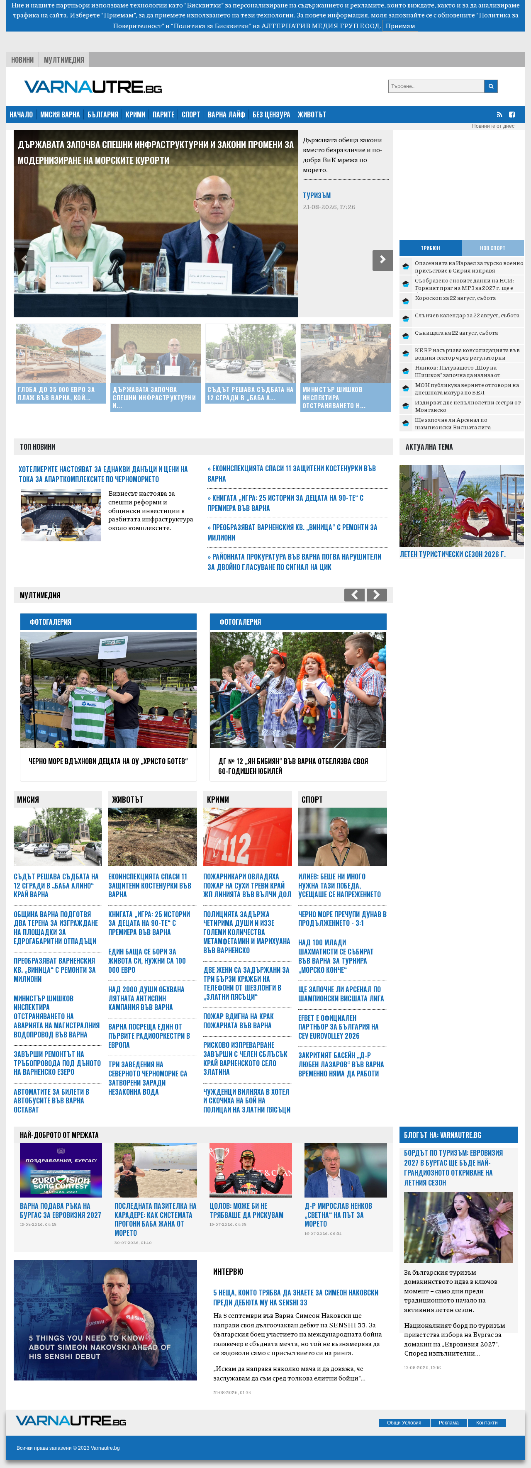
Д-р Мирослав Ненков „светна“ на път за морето (338, 1215)
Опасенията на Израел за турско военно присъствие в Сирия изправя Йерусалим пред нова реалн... (469, 269)
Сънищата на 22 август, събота (456, 332)
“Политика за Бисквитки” (211, 25)
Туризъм (317, 195)
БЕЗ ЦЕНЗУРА (271, 114)
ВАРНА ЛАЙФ (226, 114)
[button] (24, 260)
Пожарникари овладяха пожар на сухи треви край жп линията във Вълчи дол (247, 886)
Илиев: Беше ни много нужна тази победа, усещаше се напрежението (339, 886)
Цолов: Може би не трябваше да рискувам (246, 1210)
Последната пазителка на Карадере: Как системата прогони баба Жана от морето (155, 1219)
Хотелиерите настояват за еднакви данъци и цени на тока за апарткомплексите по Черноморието (103, 474)
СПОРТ (191, 114)
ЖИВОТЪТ (312, 114)
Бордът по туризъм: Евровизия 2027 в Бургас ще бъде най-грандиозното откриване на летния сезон (453, 1168)
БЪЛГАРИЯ (103, 114)
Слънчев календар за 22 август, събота (467, 315)
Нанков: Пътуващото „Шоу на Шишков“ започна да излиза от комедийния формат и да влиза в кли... (468, 374)
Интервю (228, 1271)
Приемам (400, 25)
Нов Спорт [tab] (492, 247)
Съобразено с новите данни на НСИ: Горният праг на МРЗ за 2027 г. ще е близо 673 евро (464, 287)
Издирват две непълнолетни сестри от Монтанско (468, 406)
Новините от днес (493, 126)
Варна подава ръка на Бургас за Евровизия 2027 (60, 1210)
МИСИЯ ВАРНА (60, 114)
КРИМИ (135, 114)
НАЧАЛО (21, 114)
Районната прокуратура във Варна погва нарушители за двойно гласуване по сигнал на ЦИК (294, 562)
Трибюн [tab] (430, 247)
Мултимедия (64, 60)
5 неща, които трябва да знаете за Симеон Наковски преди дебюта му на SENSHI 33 (295, 1297)
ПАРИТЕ (163, 114)
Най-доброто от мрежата (59, 1135)
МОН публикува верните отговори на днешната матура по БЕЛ (467, 388)
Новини (22, 60)
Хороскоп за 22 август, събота (455, 297)
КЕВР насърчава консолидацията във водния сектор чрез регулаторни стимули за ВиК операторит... (467, 357)
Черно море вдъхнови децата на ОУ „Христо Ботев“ (108, 761)
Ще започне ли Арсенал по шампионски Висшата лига (453, 423)
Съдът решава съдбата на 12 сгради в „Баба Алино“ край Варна (56, 886)
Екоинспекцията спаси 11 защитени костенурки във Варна (149, 886)
